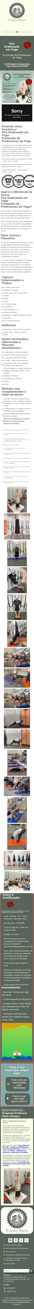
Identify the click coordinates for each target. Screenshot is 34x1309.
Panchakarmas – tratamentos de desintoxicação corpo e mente (17, 1163)
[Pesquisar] (31, 1270)
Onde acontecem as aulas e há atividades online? (18, 454)
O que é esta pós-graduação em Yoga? (17, 430)
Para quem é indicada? (12, 445)
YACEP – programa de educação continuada (14, 1151)
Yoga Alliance (23, 1145)
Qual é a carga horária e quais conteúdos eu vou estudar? (17, 462)
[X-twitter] (21, 1240)
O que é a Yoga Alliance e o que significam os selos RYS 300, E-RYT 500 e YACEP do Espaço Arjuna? (16, 440)
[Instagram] (16, 1240)
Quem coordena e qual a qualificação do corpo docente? (17, 467)
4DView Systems (24, 1302)
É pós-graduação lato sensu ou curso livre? (16, 434)
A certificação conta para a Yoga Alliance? (18, 458)
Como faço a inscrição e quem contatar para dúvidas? (17, 482)
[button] (17, 31)
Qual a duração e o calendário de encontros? (15, 449)
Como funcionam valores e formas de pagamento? (16, 477)
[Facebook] (10, 1240)
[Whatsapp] (26, 1240)
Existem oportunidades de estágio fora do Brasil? (17, 472)
